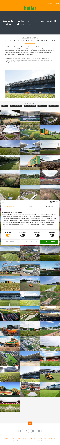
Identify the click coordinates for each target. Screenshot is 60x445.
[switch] (20, 235)
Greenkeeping (53, 106)
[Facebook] (20, 431)
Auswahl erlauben (30, 241)
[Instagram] (27, 431)
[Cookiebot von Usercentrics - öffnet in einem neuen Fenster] (51, 202)
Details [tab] (30, 206)
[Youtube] (33, 431)
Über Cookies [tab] (49, 206)
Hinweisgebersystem (25, 441)
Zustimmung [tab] (10, 206)
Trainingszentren (16, 106)
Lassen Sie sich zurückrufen (45, 1)
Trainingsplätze (30, 106)
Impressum (10, 441)
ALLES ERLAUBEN (49, 241)
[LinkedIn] (39, 431)
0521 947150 (56, 1)
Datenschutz (16, 441)
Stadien (4, 106)
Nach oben (30, 423)
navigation (6, 8)
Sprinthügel (42, 106)
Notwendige (11, 241)
